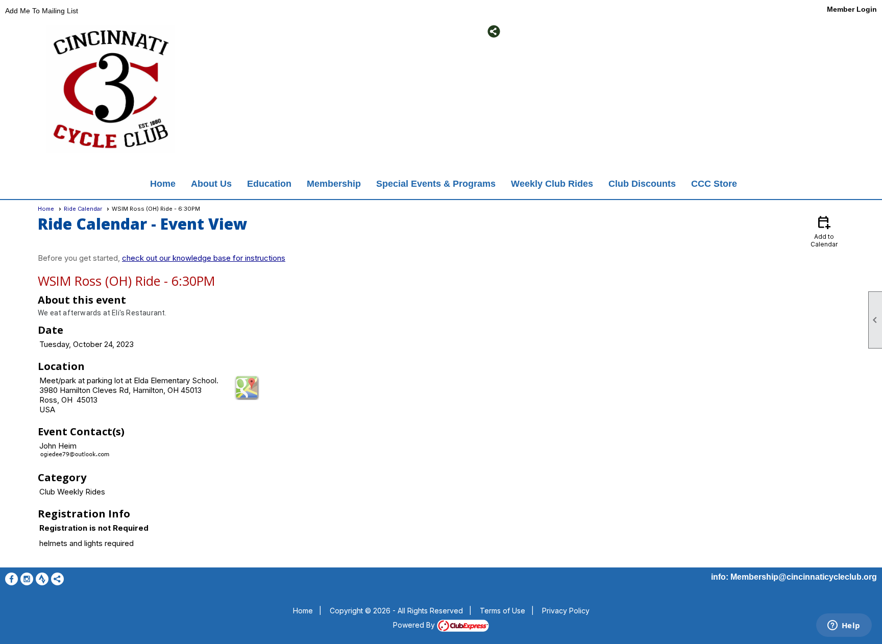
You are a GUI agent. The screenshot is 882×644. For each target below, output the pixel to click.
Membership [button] (334, 184)
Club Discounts (642, 184)
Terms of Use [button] (502, 610)
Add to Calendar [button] (824, 231)
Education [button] (269, 184)
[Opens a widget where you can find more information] (844, 626)
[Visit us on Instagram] (247, 31)
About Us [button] (211, 184)
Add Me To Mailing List (41, 11)
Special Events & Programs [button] (436, 184)
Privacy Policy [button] (566, 610)
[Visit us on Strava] (262, 31)
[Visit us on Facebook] (232, 31)
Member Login (852, 9)
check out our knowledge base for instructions (203, 258)
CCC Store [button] (714, 184)
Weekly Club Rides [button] (552, 184)
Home (163, 184)
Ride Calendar (83, 208)
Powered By (415, 625)
